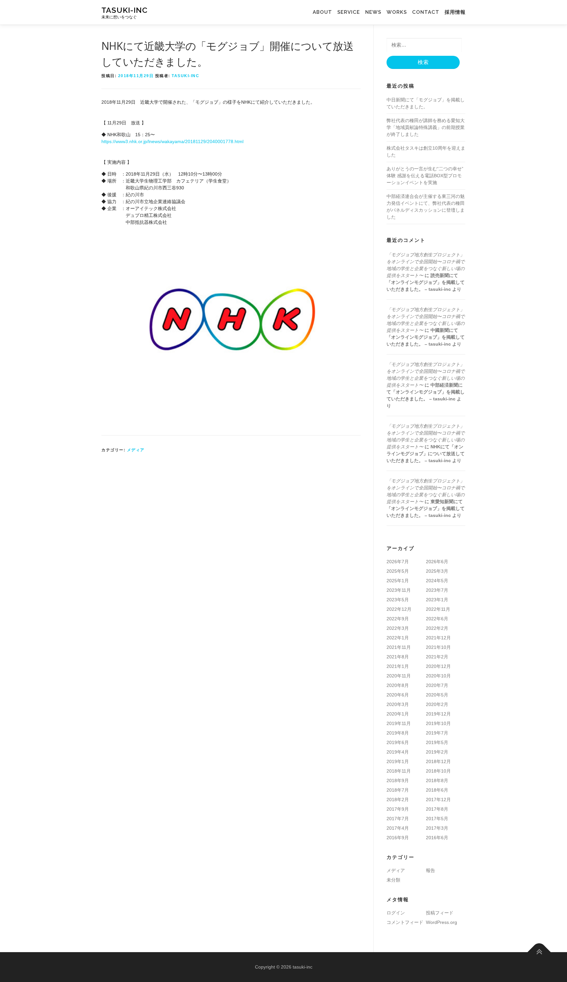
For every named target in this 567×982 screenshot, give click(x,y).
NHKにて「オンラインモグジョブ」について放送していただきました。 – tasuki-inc (426, 453)
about (325, 12)
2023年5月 (398, 599)
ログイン (396, 912)
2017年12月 (438, 799)
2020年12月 (438, 666)
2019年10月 (438, 723)
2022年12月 (399, 609)
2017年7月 (398, 818)
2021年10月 (438, 647)
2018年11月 (399, 771)
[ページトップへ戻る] (539, 952)
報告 (430, 870)
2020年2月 (437, 704)
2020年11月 (399, 675)
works (394, 12)
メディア (136, 450)
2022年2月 (437, 628)
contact (426, 12)
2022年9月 (398, 618)
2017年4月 (398, 828)
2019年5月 (437, 742)
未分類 (393, 880)
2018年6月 (437, 790)
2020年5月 (437, 694)
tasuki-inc (124, 10)
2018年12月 (438, 761)
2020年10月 (438, 675)
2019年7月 (437, 733)
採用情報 (455, 12)
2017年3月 (437, 828)
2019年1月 (398, 761)
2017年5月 (437, 818)
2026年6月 (437, 561)
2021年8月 (398, 656)
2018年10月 (438, 771)
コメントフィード (405, 922)
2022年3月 (398, 628)
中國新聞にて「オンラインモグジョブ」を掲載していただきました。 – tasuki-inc (426, 337)
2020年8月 (398, 685)
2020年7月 (437, 685)
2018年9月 (398, 780)
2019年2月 (437, 752)
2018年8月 (437, 780)
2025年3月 (437, 571)
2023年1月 (437, 599)
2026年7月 (398, 561)
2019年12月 (438, 713)
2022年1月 (398, 637)
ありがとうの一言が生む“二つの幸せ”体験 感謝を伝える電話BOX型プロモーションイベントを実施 (425, 175)
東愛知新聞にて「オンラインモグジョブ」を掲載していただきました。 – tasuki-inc (426, 508)
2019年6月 (398, 742)
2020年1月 (398, 713)
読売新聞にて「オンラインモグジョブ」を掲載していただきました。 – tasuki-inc (426, 282)
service (351, 12)
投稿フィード (439, 912)
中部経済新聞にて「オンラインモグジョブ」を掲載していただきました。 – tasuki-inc (426, 391)
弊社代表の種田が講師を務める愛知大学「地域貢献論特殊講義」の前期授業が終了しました (426, 127)
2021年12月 (438, 637)
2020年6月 (398, 694)
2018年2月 (398, 799)
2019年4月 (398, 752)
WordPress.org (441, 922)
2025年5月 (398, 571)
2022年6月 (437, 618)
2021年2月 (437, 656)
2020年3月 (398, 704)
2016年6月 (437, 837)
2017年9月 (398, 809)
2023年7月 (437, 590)
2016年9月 (398, 837)
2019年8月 (398, 733)
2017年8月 (437, 809)
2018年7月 (398, 790)
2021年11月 (399, 647)
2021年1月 (398, 666)
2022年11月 (438, 609)
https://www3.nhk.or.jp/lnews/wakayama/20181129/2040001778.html (172, 141)
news (373, 12)
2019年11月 (399, 723)
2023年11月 (399, 590)
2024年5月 (437, 580)
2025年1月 (398, 580)
